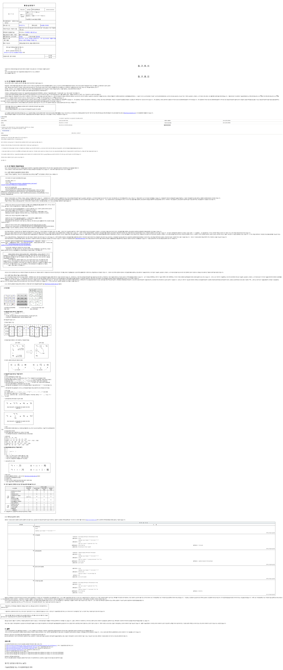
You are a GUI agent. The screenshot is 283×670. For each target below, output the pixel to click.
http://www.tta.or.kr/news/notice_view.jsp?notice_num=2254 (20, 648)
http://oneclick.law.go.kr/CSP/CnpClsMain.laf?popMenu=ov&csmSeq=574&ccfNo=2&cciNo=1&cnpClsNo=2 (16, 244)
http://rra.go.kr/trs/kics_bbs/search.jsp (15, 649)
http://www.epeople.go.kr (130, 113)
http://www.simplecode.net (52, 284)
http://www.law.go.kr (80, 238)
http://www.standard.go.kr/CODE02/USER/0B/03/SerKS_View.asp (21, 646)
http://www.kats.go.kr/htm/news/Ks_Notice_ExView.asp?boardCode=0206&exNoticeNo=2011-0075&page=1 (31, 645)
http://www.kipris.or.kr (91, 519)
